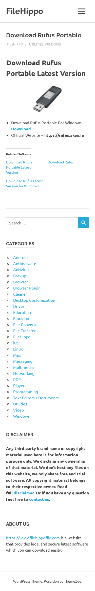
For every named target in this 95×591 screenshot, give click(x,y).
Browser (20, 281)
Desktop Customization (34, 299)
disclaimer (24, 492)
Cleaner (20, 293)
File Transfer (24, 330)
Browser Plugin (27, 287)
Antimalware (24, 263)
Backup (19, 275)
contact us (39, 499)
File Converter (26, 324)
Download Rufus (61, 162)
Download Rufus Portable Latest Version (19, 167)
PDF (17, 379)
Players (19, 385)
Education (22, 312)
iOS (16, 342)
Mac (17, 354)
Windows (53, 44)
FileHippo (24, 11)
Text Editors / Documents (36, 397)
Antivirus (21, 269)
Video (18, 409)
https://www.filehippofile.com (33, 537)
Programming (25, 391)
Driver (18, 306)
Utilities (36, 44)
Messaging (22, 360)
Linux (18, 348)
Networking (23, 373)
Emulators (22, 318)
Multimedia (23, 367)
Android (20, 257)
